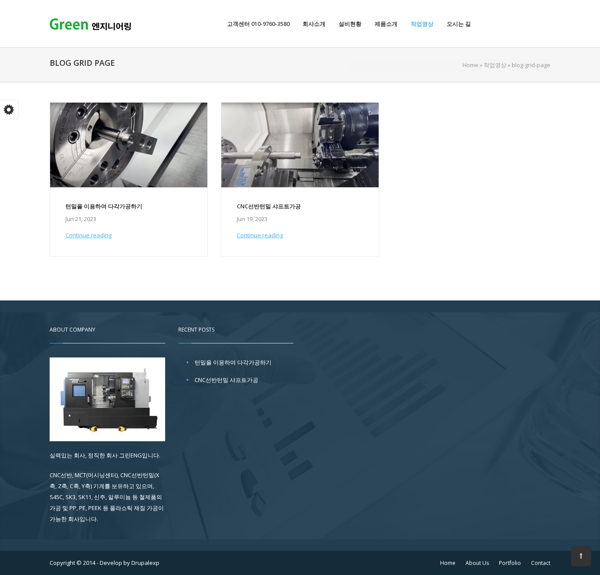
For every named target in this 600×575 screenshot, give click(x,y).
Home (470, 65)
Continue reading (88, 235)
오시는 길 (459, 24)
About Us (477, 563)
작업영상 (422, 24)
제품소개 (386, 24)
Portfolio (510, 563)
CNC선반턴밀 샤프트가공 (269, 206)
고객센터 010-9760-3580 (258, 24)
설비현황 (350, 24)
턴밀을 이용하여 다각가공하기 (103, 206)
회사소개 (314, 24)
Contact (540, 563)
